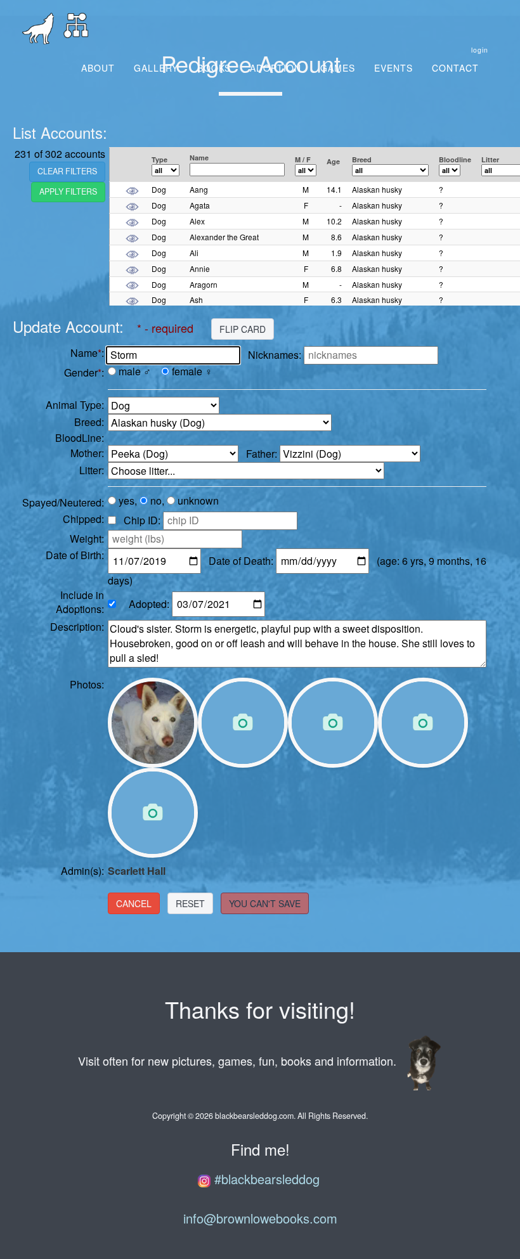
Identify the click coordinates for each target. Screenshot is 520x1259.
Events (393, 67)
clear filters (67, 171)
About (98, 67)
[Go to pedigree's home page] (76, 28)
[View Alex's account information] (132, 221)
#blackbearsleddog (265, 1179)
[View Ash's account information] (132, 299)
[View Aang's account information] (132, 189)
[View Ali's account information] (132, 252)
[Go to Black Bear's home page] (38, 28)
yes (126, 501)
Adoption (275, 67)
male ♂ (135, 371)
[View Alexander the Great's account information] (132, 236)
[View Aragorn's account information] (132, 284)
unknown (198, 501)
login (479, 50)
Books (214, 67)
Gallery (156, 67)
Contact (455, 67)
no (156, 501)
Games (337, 67)
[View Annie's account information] (132, 268)
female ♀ (192, 371)
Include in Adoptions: (80, 602)
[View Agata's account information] (132, 205)
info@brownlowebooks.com (260, 1218)
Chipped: (83, 519)
